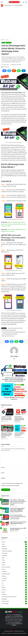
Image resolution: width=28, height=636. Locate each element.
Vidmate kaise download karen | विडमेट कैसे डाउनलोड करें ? (18, 522)
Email (3, 472)
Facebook (4, 571)
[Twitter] (9, 70)
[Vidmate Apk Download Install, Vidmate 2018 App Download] (21, 412)
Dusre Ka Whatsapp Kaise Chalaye (15, 328)
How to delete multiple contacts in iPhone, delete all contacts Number (17, 516)
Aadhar (4, 587)
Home (3, 39)
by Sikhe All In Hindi (19, 631)
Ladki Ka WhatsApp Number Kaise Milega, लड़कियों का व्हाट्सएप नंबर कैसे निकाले (17, 510)
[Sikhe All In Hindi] (14, 2)
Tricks (3, 560)
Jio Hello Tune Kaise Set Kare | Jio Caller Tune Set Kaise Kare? (6, 418)
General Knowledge (7, 551)
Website (3, 478)
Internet (4, 546)
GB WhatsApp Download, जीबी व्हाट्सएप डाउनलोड (18, 529)
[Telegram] (23, 70)
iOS (3, 585)
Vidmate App (5, 603)
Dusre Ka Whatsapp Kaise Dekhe (9, 330)
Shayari (4, 580)
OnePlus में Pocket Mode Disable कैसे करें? (13, 5)
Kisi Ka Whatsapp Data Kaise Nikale (9, 334)
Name (3, 467)
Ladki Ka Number (6, 574)
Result (3, 592)
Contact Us (9, 633)
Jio (2, 583)
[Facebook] (4, 70)
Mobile (3, 562)
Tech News (4, 553)
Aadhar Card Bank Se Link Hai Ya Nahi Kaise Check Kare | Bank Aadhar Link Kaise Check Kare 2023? (13, 224)
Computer (4, 578)
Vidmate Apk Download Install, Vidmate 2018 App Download (19, 419)
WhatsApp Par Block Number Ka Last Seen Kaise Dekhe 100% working (6, 435)
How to (3, 542)
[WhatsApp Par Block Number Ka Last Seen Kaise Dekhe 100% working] (7, 428)
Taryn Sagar (6, 64)
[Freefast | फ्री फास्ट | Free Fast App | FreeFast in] (21, 428)
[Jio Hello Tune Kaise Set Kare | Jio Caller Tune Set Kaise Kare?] (7, 412)
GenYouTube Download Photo (9, 596)
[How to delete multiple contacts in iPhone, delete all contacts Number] (5, 517)
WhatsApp (8, 42)
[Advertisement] (14, 22)
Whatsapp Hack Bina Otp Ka (8, 336)
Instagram (4, 555)
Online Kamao (5, 601)
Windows (4, 594)
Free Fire (4, 590)
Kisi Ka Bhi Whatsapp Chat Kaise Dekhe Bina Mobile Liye (13, 332)
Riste (3, 558)
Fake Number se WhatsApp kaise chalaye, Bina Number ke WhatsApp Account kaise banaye (18, 502)
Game (3, 569)
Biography (4, 599)
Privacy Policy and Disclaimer (19, 633)
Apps (7, 39)
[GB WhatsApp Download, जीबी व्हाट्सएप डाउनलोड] (5, 530)
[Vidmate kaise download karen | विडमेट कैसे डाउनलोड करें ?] (5, 524)
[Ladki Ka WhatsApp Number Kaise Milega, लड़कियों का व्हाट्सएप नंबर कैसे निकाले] (5, 510)
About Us (4, 633)
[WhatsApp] (19, 70)
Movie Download (6, 567)
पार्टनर (17, 118)
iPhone (3, 564)
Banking (4, 576)
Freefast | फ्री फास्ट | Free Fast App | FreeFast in (19, 434)
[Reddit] (14, 70)
